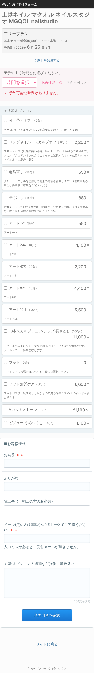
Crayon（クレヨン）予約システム (47, 668)
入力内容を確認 (47, 615)
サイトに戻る (47, 644)
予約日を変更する (47, 60)
